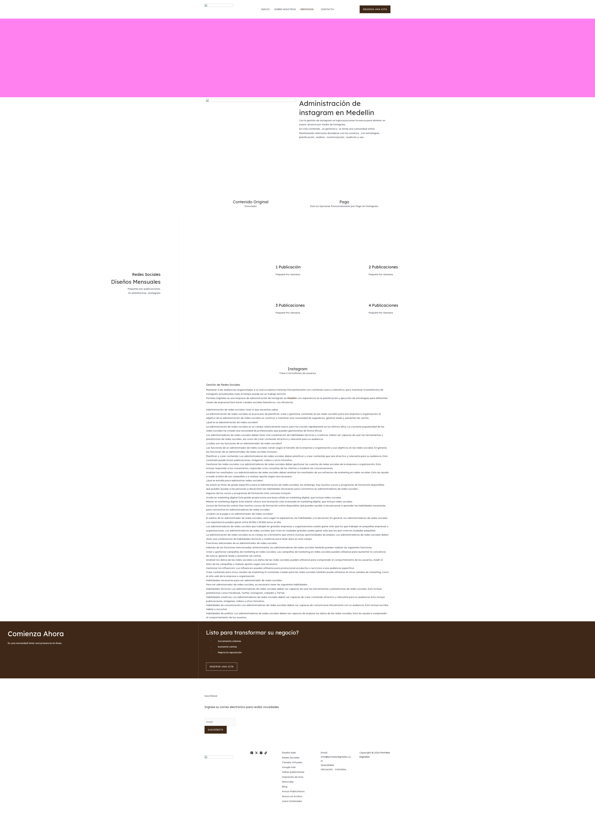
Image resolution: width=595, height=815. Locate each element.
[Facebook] (251, 752)
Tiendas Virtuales (292, 762)
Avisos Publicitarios (293, 791)
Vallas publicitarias (293, 771)
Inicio (265, 9)
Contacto (327, 9)
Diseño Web (289, 752)
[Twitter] (256, 752)
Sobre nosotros (285, 9)
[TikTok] (265, 752)
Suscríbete (215, 729)
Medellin (292, 398)
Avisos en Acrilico (292, 796)
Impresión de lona (292, 776)
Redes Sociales (291, 757)
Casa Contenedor (292, 801)
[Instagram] (261, 752)
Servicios (306, 9)
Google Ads (289, 767)
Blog (284, 786)
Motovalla (288, 781)
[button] (375, 9)
